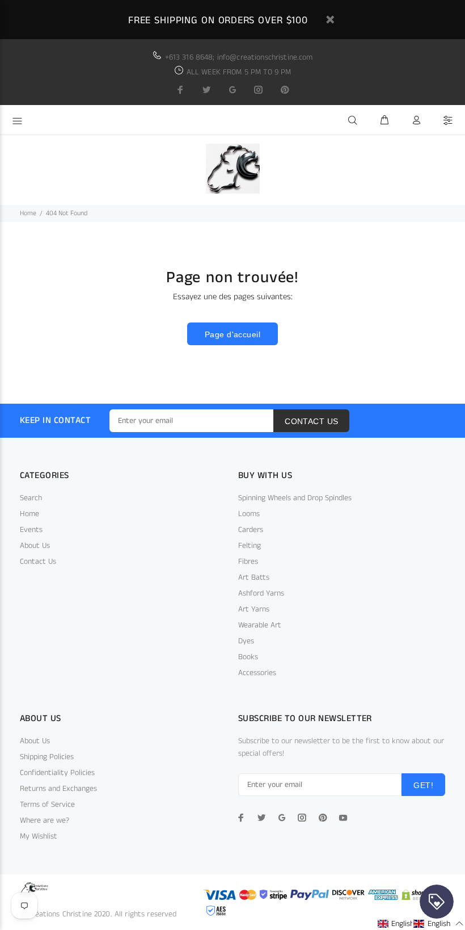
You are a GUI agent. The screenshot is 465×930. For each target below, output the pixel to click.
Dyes (246, 641)
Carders (250, 529)
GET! (423, 785)
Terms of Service (47, 804)
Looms (249, 514)
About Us (35, 545)
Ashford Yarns (261, 593)
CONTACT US (311, 421)
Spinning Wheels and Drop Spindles (295, 498)
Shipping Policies (47, 757)
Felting (249, 545)
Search (31, 498)
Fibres (248, 561)
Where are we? (44, 820)
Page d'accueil (232, 334)
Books (248, 657)
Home (28, 213)
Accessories (257, 672)
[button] (402, 923)
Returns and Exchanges (58, 788)
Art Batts (253, 577)
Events (31, 529)
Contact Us (38, 561)
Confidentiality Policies (57, 772)
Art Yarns (253, 609)
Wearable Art (259, 625)
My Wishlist (38, 836)
